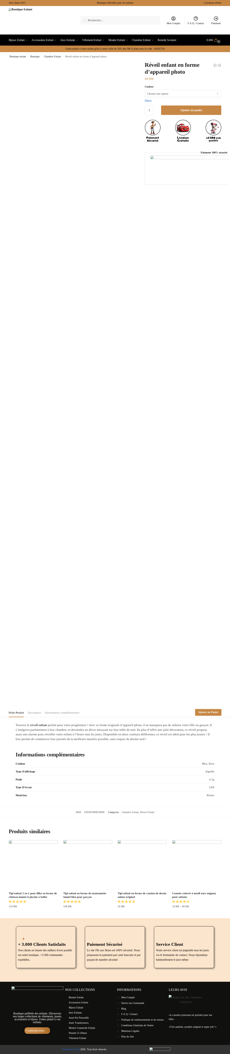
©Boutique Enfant (70, 1049)
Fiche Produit (16, 712)
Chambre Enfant (52, 56)
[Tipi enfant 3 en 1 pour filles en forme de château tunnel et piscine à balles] (33, 864)
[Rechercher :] (120, 20)
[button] (18, 901)
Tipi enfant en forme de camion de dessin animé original (142, 895)
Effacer (148, 100)
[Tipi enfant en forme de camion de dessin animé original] (142, 864)
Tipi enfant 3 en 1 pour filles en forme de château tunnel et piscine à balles (33, 895)
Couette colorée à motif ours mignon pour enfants (194, 895)
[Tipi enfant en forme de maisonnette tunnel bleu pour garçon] (87, 864)
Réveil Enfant (147, 812)
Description (34, 712)
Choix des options (142, 914)
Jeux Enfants (75, 1012)
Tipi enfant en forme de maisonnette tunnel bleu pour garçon (84, 895)
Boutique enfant (18, 56)
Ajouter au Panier (208, 712)
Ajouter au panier (191, 110)
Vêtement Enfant (77, 1038)
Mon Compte (173, 23)
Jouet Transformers (79, 1022)
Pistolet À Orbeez (78, 1033)
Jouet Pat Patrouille (79, 1017)
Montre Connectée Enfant (82, 1028)
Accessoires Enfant (78, 1002)
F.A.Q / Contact (196, 23)
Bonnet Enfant (76, 997)
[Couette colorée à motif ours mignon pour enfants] (196, 864)
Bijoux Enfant (76, 1007)
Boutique (35, 56)
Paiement (216, 23)
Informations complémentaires (62, 712)
